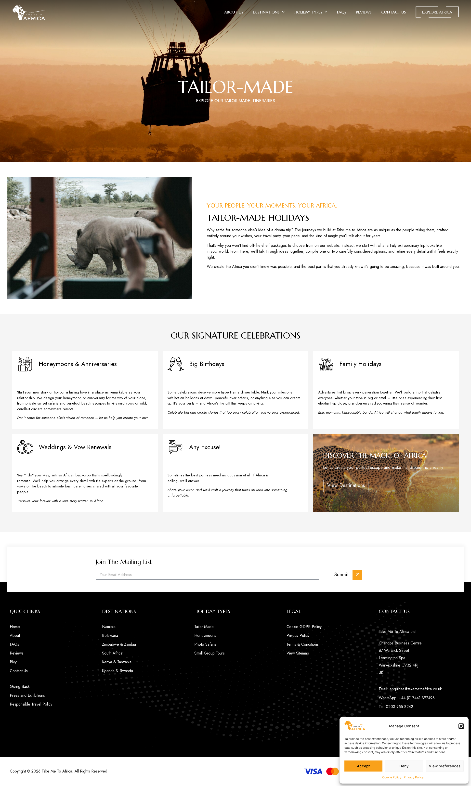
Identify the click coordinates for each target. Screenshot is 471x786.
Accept (363, 766)
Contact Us (393, 12)
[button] (461, 726)
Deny (404, 766)
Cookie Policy (391, 777)
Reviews (363, 12)
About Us (233, 12)
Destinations (266, 12)
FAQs (341, 12)
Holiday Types (308, 12)
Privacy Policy (414, 777)
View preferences (444, 766)
